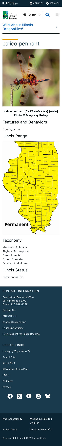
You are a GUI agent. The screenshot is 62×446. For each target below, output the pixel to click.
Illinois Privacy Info (40, 429)
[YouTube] (29, 397)
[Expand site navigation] (57, 15)
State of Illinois (39, 438)
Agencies (38, 3)
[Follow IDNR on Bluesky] (47, 397)
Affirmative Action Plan (15, 369)
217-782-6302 (19, 304)
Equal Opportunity (12, 327)
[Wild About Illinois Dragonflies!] (56, 27)
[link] (10, 397)
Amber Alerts (9, 429)
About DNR (8, 363)
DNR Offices (9, 316)
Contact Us (8, 310)
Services (55, 3)
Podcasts (7, 381)
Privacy (6, 386)
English (32, 14)
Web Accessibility (12, 418)
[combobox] (35, 15)
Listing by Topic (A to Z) (16, 351)
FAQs (5, 375)
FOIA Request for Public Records (21, 333)
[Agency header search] (47, 15)
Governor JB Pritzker (12, 438)
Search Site (9, 357)
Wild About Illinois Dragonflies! (17, 27)
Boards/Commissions (14, 322)
